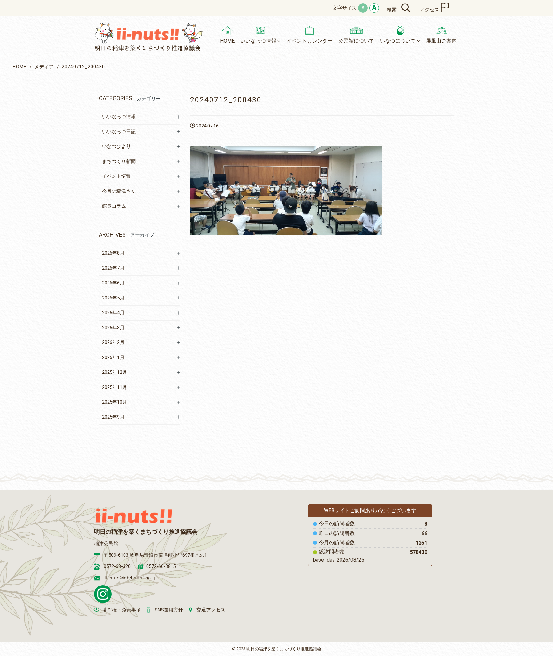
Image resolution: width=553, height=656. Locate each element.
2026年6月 (113, 283)
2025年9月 (113, 417)
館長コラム (114, 206)
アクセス (429, 9)
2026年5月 (113, 298)
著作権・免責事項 (121, 610)
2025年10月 (114, 402)
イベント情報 (116, 176)
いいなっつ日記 (119, 132)
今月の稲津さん (119, 191)
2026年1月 (113, 357)
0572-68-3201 (118, 566)
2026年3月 (113, 328)
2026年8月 (113, 253)
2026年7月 (113, 268)
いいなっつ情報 (119, 116)
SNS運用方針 (169, 610)
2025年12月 (114, 372)
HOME (20, 66)
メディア (44, 66)
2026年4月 (113, 313)
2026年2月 (113, 342)
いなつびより (116, 146)
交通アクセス (210, 610)
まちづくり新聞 (119, 161)
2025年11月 (114, 387)
